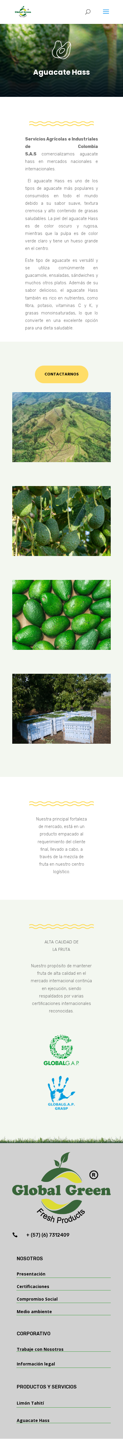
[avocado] (61, 648)
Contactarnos (61, 374)
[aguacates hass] (61, 554)
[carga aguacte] (61, 742)
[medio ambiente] (61, 460)
